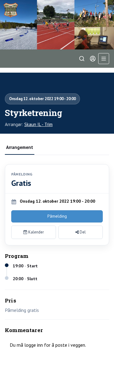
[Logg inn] (92, 58)
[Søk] (81, 58)
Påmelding (57, 216)
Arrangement (19, 147)
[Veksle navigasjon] (103, 58)
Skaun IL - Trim (38, 124)
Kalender (35, 232)
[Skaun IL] (57, 24)
